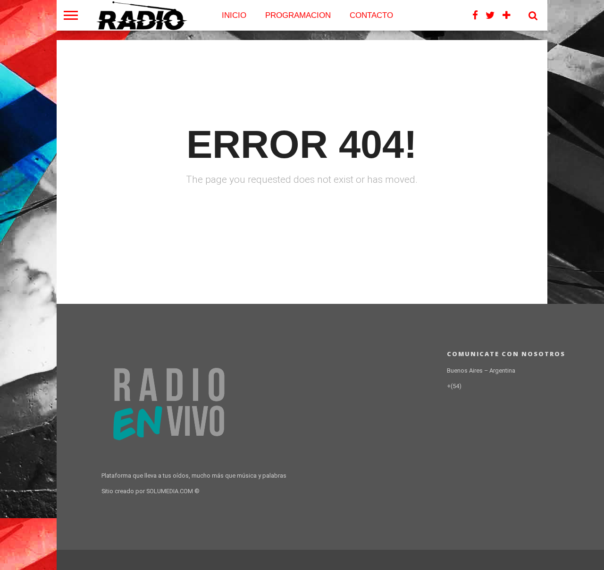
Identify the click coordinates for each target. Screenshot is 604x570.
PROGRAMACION (298, 15)
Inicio (234, 15)
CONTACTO (371, 15)
